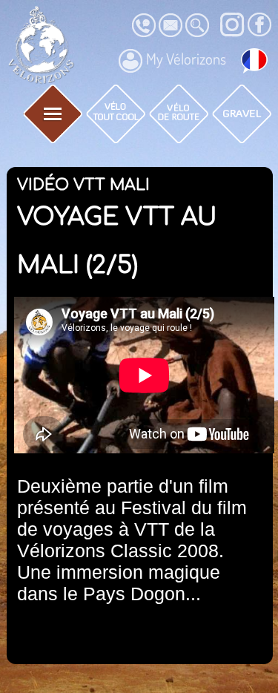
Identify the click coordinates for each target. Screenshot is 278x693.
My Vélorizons (186, 58)
